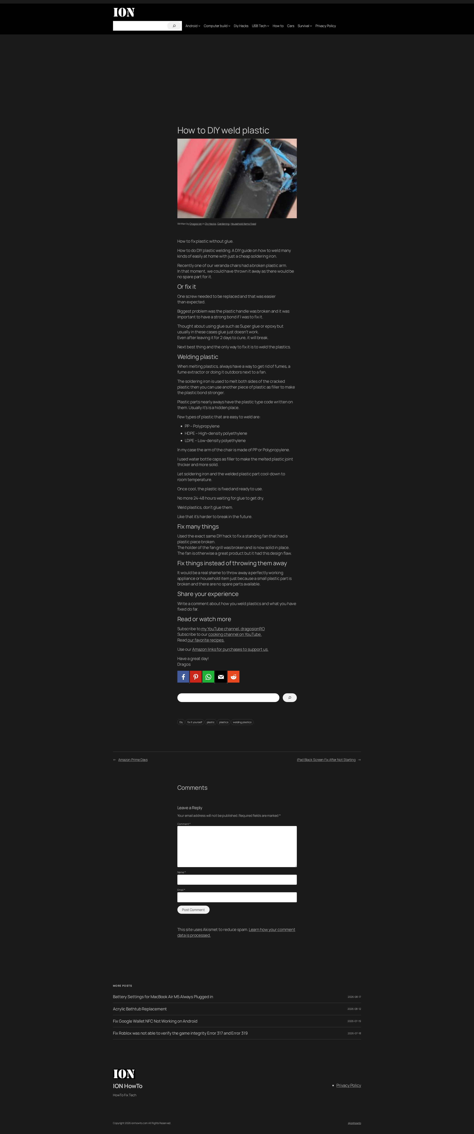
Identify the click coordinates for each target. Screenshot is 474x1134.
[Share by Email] (220, 681)
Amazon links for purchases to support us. (230, 649)
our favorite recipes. (205, 640)
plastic (211, 722)
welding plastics (242, 722)
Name (181, 872)
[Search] (174, 26)
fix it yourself (194, 722)
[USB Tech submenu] (268, 26)
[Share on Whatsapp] (208, 681)
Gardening (223, 223)
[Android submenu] (199, 26)
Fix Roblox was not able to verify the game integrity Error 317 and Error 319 (180, 1033)
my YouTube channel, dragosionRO (233, 629)
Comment (184, 824)
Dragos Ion (196, 223)
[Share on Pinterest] (195, 681)
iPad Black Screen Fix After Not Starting (326, 759)
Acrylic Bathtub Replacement (140, 1009)
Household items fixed (243, 223)
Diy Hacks (210, 223)
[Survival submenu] (311, 26)
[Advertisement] (237, 73)
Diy (181, 722)
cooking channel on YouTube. (235, 634)
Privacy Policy (348, 1085)
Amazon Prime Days (133, 759)
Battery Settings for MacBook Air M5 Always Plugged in (163, 996)
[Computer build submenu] (229, 26)
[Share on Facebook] (183, 681)
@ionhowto (354, 1123)
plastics (223, 722)
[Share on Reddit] (233, 681)
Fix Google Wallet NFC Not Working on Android (155, 1021)
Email (181, 890)
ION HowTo (128, 1086)
